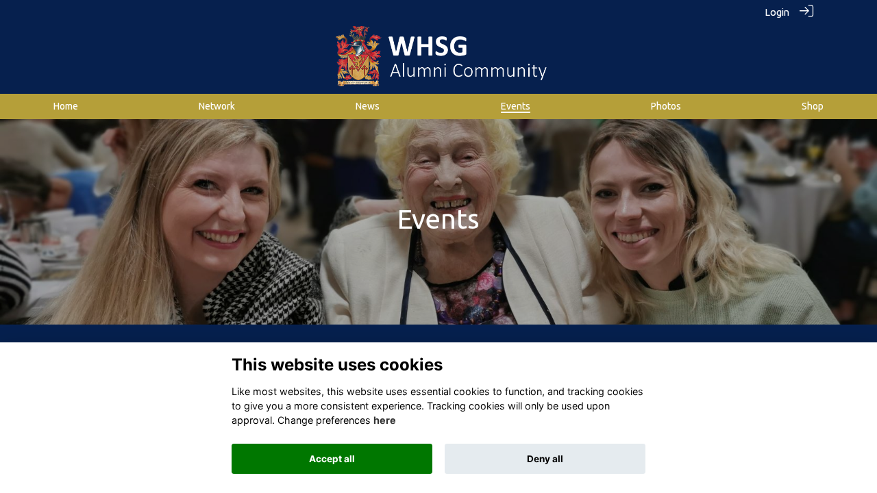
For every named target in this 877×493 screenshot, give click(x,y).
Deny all (545, 458)
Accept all (332, 458)
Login (777, 12)
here (384, 421)
